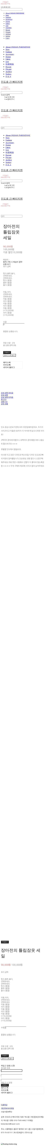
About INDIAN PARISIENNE (15, 13)
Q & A (7, 38)
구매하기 (5, 942)
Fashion (8, 17)
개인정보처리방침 (7, 1108)
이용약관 (4, 1105)
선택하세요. (7, 276)
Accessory (9, 19)
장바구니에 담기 (7, 1058)
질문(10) (4, 402)
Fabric (8, 24)
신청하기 (5, 1085)
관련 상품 (4, 404)
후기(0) (3, 399)
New (7, 15)
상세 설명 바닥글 (7, 397)
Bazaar (8, 30)
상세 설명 (4, 395)
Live (7, 26)
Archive (8, 34)
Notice (8, 36)
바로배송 (9, 28)
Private (8, 32)
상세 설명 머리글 (7, 393)
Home (8, 21)
